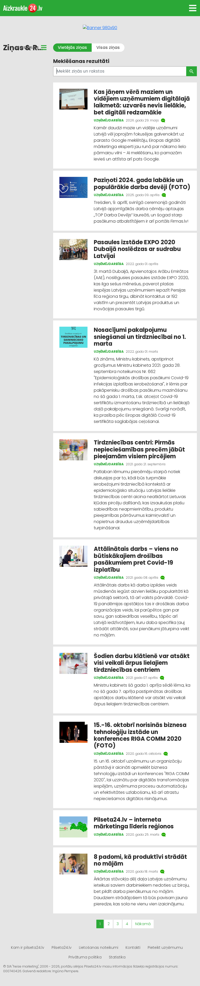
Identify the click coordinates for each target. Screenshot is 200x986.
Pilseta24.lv (62, 947)
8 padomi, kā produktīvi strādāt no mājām (140, 860)
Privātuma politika (85, 957)
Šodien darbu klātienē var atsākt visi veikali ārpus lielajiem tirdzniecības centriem (142, 663)
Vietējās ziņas (72, 47)
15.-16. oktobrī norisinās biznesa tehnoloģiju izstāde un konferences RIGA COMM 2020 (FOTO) (140, 735)
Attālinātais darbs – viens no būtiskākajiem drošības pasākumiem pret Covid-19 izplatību (136, 559)
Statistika (117, 957)
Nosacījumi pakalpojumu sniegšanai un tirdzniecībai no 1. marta (140, 337)
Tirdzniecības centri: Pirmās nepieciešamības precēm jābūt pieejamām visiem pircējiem (139, 449)
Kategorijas (27, 47)
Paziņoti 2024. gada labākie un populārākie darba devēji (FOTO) (142, 183)
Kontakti (133, 947)
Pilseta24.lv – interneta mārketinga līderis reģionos (134, 823)
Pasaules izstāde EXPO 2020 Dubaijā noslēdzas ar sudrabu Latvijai (137, 249)
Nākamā (143, 923)
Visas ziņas (108, 47)
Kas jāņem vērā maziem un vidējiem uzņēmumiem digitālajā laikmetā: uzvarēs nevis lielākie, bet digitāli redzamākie (142, 102)
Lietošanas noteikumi (98, 947)
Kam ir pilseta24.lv (27, 947)
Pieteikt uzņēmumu (165, 947)
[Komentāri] (163, 120)
